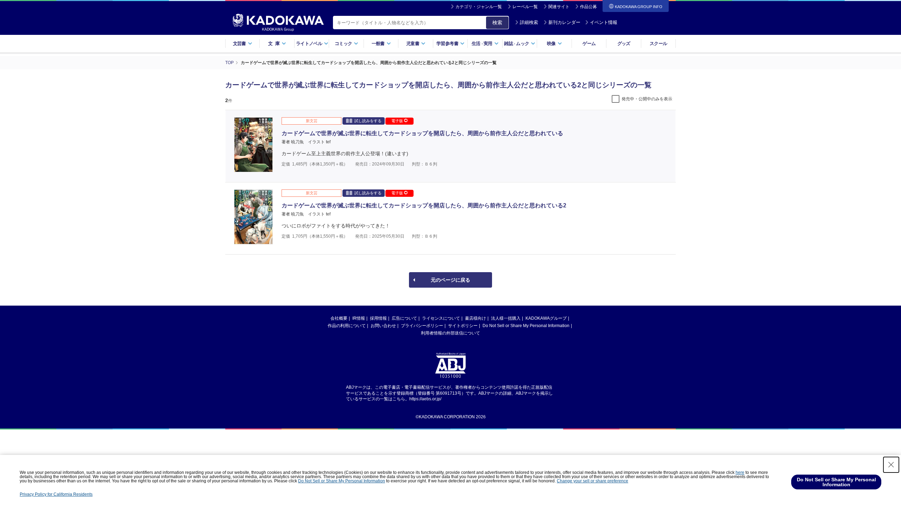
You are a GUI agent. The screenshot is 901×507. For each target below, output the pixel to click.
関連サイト (558, 6)
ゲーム (589, 43)
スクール (658, 43)
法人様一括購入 (506, 318)
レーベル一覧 (525, 6)
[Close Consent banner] (891, 464)
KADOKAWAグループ (546, 318)
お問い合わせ (383, 325)
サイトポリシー (463, 325)
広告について (404, 318)
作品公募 (588, 6)
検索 (497, 22)
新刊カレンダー (564, 22)
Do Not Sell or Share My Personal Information (526, 326)
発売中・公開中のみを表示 (647, 98)
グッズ (623, 43)
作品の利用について (347, 325)
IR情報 (358, 318)
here (740, 472)
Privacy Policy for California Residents (56, 494)
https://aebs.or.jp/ (425, 398)
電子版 (397, 121)
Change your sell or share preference (592, 481)
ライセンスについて (441, 318)
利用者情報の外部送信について (450, 333)
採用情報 (378, 318)
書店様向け (475, 318)
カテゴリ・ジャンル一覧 (478, 6)
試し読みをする (368, 121)
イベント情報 (603, 22)
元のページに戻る (450, 280)
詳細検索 (529, 22)
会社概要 (338, 318)
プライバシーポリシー (422, 325)
